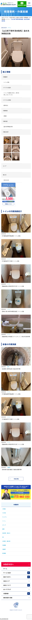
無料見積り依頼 (22, 5)
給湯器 (4, 553)
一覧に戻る (16, 479)
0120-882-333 (15, 496)
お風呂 (4, 509)
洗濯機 (4, 545)
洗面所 (8, 467)
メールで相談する (26, 498)
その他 (4, 513)
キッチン (4, 517)
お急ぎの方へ (8, 564)
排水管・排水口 (6, 533)
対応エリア (6, 581)
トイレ (7, 19)
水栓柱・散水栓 (6, 541)
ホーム (5, 569)
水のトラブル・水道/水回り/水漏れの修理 (12, 17)
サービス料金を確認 (16, 493)
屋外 (8, 366)
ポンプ (4, 525)
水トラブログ (7, 589)
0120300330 (4, 619)
